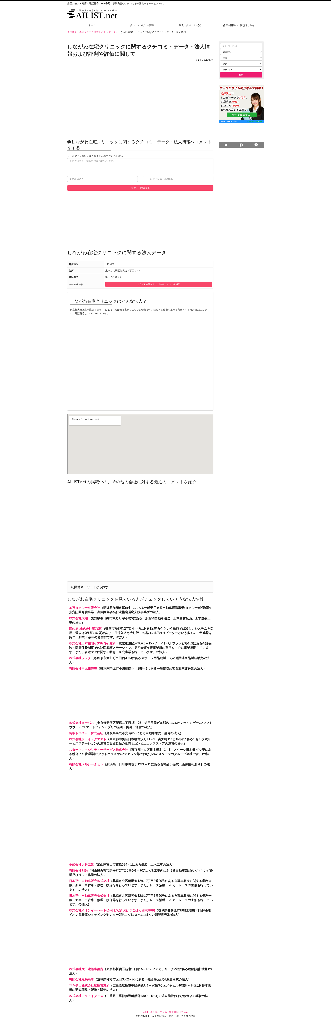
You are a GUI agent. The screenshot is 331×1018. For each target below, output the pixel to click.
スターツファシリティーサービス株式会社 (98, 749)
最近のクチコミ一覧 (190, 25)
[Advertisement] (140, 98)
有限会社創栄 (78, 870)
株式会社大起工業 (81, 864)
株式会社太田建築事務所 (86, 969)
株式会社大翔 (78, 618)
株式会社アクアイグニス (86, 996)
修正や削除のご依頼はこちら (238, 25)
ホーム (92, 25)
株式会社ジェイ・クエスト (87, 739)
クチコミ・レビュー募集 (141, 25)
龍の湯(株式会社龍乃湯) (85, 628)
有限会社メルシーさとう (86, 764)
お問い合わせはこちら (155, 1012)
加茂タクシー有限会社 (84, 607)
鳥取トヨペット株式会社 (86, 733)
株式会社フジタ (80, 658)
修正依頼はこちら (178, 1012)
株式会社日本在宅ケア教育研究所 (92, 643)
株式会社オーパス (81, 723)
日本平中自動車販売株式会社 (89, 881)
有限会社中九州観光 (83, 668)
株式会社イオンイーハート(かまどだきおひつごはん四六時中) (112, 910)
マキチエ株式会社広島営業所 (89, 985)
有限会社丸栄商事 (81, 979)
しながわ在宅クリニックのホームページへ (157, 284)
